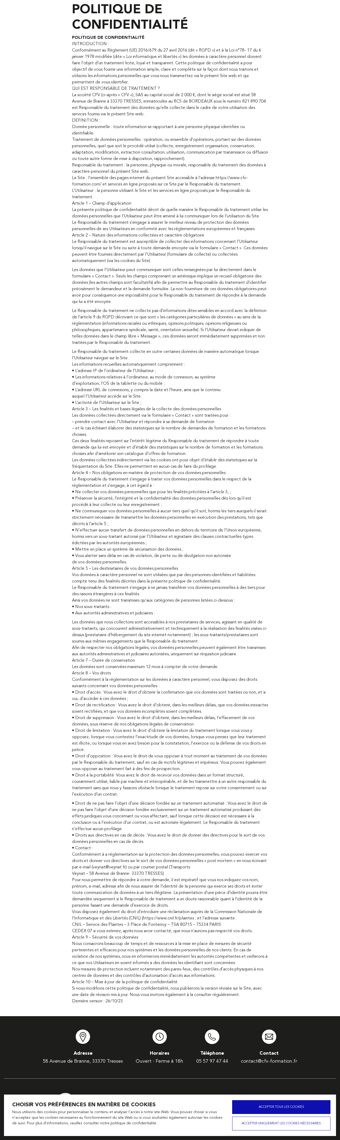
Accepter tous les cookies (281, 1107)
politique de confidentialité (133, 1123)
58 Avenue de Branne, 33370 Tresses (83, 1061)
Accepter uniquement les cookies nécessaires (281, 1123)
